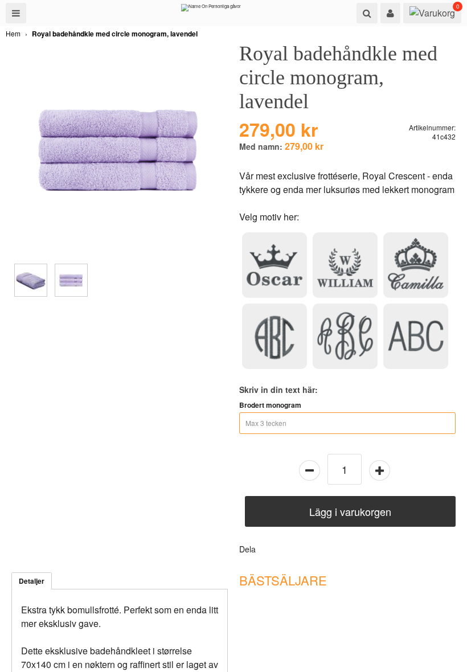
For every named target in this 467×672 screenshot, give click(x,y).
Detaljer (31, 581)
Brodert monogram (270, 405)
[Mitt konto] (390, 13)
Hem (13, 33)
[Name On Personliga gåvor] (211, 10)
